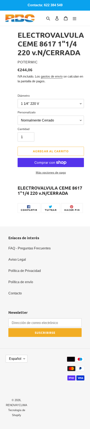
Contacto (15, 293)
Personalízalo (27, 112)
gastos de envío (52, 76)
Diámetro (24, 95)
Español (15, 358)
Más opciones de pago (51, 172)
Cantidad (24, 129)
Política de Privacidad (24, 271)
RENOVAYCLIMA (16, 405)
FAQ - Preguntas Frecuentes (29, 248)
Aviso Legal (17, 259)
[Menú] (74, 18)
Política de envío (20, 282)
